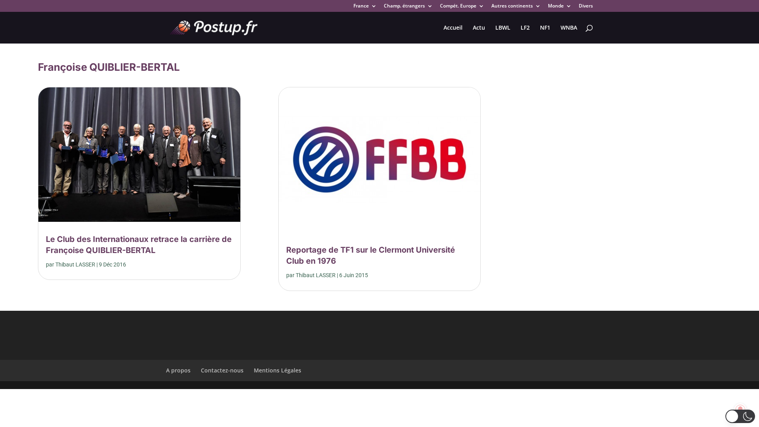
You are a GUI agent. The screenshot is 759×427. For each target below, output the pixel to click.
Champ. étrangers (404, 6)
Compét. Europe (458, 6)
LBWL (502, 28)
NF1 (545, 28)
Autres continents (512, 6)
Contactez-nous (222, 370)
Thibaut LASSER (75, 264)
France (361, 6)
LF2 (525, 28)
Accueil (453, 28)
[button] (740, 416)
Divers (586, 6)
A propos (178, 370)
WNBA (569, 28)
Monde (556, 6)
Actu (479, 28)
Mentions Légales (277, 370)
